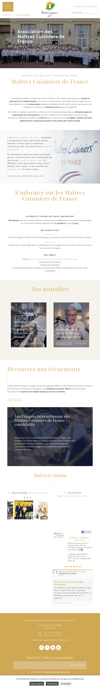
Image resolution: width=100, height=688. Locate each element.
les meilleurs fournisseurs (30, 160)
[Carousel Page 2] (27, 498)
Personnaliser (66, 684)
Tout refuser (52, 683)
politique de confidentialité (57, 672)
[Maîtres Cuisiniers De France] (60, 535)
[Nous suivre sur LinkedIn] (52, 647)
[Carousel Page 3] (30, 498)
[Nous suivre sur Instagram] (41, 647)
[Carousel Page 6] (80, 566)
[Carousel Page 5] (77, 566)
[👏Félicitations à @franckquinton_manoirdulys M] (23, 510)
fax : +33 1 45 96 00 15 (50, 635)
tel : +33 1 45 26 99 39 (50, 632)
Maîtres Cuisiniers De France (71, 571)
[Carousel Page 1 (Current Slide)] (24, 498)
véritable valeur (14, 169)
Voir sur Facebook (59, 603)
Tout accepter (37, 683)
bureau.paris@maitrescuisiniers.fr (50, 640)
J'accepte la (51, 672)
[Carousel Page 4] (74, 566)
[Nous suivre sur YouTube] (58, 647)
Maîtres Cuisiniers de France (26, 137)
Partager (69, 603)
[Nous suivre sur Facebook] (47, 647)
